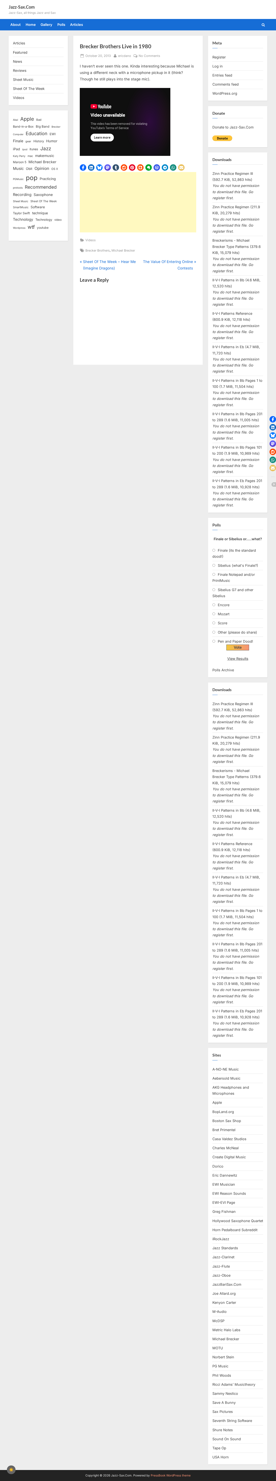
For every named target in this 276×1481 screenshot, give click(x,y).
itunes (34, 149)
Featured (20, 52)
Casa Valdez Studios (229, 1139)
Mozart (223, 614)
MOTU (217, 1348)
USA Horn (220, 1457)
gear (28, 141)
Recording (22, 194)
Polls (61, 24)
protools (18, 187)
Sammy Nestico (225, 1393)
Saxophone (43, 195)
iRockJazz (220, 1239)
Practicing (48, 179)
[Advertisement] (138, 202)
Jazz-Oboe (221, 1275)
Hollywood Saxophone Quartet (237, 1221)
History (38, 141)
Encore (223, 605)
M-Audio (219, 1311)
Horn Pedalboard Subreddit (234, 1230)
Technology (23, 219)
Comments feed (225, 84)
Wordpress (19, 227)
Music (18, 168)
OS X (54, 169)
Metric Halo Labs (226, 1330)
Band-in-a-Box (23, 126)
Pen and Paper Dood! (235, 641)
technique (40, 213)
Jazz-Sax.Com (22, 6)
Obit (29, 169)
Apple (27, 119)
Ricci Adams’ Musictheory (233, 1384)
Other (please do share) (237, 632)
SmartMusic (20, 207)
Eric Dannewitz (224, 1175)
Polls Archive (223, 670)
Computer (18, 134)
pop (32, 178)
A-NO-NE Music (225, 1069)
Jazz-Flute (221, 1266)
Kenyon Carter (224, 1302)
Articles (76, 24)
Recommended (41, 187)
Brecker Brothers (97, 250)
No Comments (149, 56)
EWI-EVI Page (223, 1202)
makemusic (44, 155)
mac (30, 156)
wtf (31, 227)
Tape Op (219, 1448)
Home (31, 24)
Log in (217, 66)
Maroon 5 (19, 162)
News (17, 61)
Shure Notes (222, 1430)
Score (222, 623)
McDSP (218, 1321)
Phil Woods (221, 1375)
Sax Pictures (222, 1411)
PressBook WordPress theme (171, 1475)
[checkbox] (11, 1469)
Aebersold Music (226, 1078)
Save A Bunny (224, 1402)
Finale (18, 141)
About (15, 24)
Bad (38, 119)
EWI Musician (223, 1184)
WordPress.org (224, 93)
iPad (16, 149)
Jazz (45, 148)
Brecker (56, 126)
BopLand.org (223, 1112)
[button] (83, 167)
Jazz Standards (225, 1248)
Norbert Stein (223, 1357)
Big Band (42, 126)
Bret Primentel (223, 1130)
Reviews (20, 70)
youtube (43, 227)
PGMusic (18, 179)
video (58, 219)
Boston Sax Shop (226, 1121)
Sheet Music (23, 79)
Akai (15, 119)
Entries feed (222, 75)
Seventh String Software (232, 1420)
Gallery (46, 24)
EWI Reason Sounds (229, 1193)
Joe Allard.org (224, 1293)
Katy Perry (19, 156)
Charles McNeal (225, 1148)
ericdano (124, 56)
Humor (51, 141)
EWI (53, 134)
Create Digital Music (229, 1157)
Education (36, 133)
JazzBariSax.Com (226, 1284)
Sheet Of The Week (29, 88)
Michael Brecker (123, 250)
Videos (90, 240)
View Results (237, 658)
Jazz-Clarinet (223, 1257)
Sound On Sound (226, 1439)
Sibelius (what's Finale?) (238, 565)
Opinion (41, 168)
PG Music (220, 1366)
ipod (24, 149)
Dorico (217, 1166)
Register (219, 57)
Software (38, 207)
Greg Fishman (224, 1211)
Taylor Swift (21, 213)
